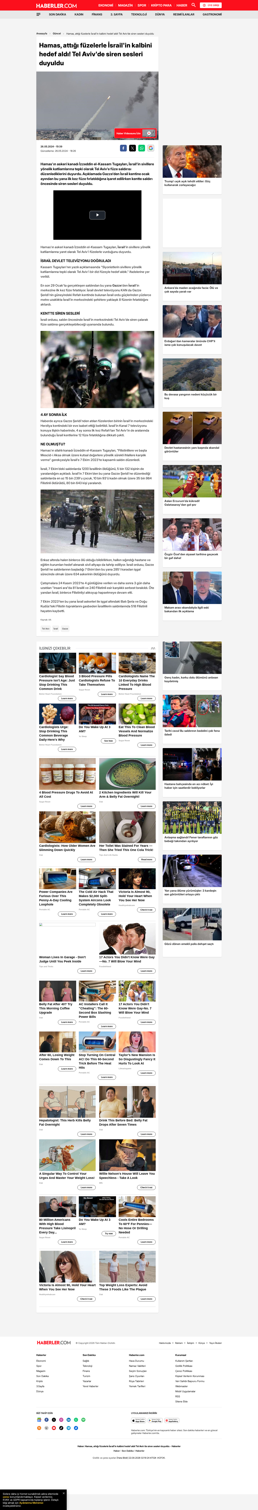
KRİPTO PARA (161, 5)
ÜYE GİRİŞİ (213, 5)
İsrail (56, 628)
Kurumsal (180, 1354)
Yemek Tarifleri (137, 1386)
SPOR (142, 5)
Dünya (39, 1391)
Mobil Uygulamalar (185, 1391)
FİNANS (97, 14)
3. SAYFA (117, 14)
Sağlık (86, 1360)
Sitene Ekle (181, 1401)
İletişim (190, 1343)
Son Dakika (42, 1376)
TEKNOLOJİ (139, 14)
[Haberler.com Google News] (39, 1420)
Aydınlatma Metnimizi (31, 1502)
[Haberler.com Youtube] (54, 1428)
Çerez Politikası (183, 1370)
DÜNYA (160, 14)
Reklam (179, 1343)
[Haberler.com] (53, 1343)
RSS (177, 1396)
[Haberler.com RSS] (39, 1428)
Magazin (40, 1370)
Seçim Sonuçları (138, 1370)
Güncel (57, 33)
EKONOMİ (105, 5)
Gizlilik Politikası (183, 1365)
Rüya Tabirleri (136, 1381)
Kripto (39, 1381)
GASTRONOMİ (212, 14)
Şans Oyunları (136, 1376)
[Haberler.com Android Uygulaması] (155, 1420)
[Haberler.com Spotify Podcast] (83, 1420)
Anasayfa (41, 33)
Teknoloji (87, 1365)
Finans (86, 1370)
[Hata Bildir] (122, 1457)
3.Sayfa (40, 1386)
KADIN (79, 14)
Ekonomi (41, 1360)
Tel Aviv (45, 628)
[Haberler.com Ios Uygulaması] (138, 1420)
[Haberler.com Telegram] (68, 1428)
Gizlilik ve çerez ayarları (104, 1457)
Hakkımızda (165, 1343)
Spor (39, 1365)
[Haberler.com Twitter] (54, 1420)
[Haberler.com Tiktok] (61, 1428)
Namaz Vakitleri (137, 1365)
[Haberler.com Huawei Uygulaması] (171, 1420)
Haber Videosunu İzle (129, 133)
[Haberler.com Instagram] (61, 1420)
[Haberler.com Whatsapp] (76, 1420)
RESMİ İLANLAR (183, 14)
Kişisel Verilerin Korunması (189, 1376)
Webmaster (181, 1386)
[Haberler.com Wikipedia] (46, 1428)
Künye (202, 1343)
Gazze (65, 628)
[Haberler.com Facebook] (46, 1420)
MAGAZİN (125, 5)
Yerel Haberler (90, 1386)
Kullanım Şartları (184, 1360)
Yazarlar (87, 1381)
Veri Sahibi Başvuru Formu (189, 1381)
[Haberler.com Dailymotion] (76, 1428)
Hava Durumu (136, 1360)
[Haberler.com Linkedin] (68, 1420)
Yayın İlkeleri (215, 1343)
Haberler (41, 1354)
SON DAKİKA (57, 14)
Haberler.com (136, 1354)
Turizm (86, 1376)
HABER (182, 5)
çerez (6, 1496)
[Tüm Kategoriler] (38, 14)
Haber (117, 1450)
